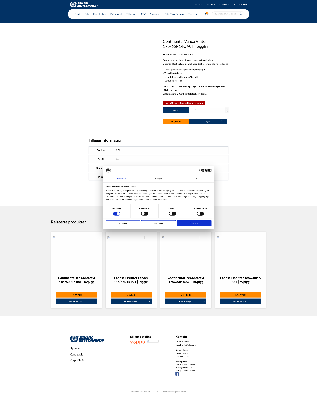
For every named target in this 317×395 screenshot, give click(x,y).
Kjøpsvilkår (77, 360)
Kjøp (208, 121)
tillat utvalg (158, 223)
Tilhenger (131, 14)
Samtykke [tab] (121, 179)
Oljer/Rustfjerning (174, 14)
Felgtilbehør (99, 14)
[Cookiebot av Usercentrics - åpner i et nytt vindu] (200, 170)
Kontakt (224, 4)
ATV (143, 14)
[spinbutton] (208, 110)
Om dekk (210, 4)
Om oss (198, 4)
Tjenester (193, 14)
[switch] (144, 214)
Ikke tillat (123, 223)
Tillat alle (194, 223)
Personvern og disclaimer (174, 391)
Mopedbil (155, 14)
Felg (87, 14)
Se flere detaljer (75, 301)
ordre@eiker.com (185, 345)
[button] (226, 108)
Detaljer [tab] (158, 179)
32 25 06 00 (242, 4)
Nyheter (75, 348)
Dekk (77, 14)
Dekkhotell (116, 14)
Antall (176, 110)
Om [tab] (195, 179)
